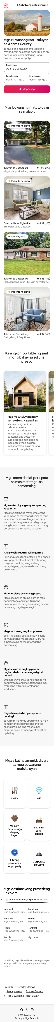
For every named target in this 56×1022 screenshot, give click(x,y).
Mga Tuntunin (32, 1018)
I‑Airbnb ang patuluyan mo (32, 5)
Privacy (18, 1018)
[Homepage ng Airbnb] (6, 5)
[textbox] (15, 79)
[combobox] (26, 68)
